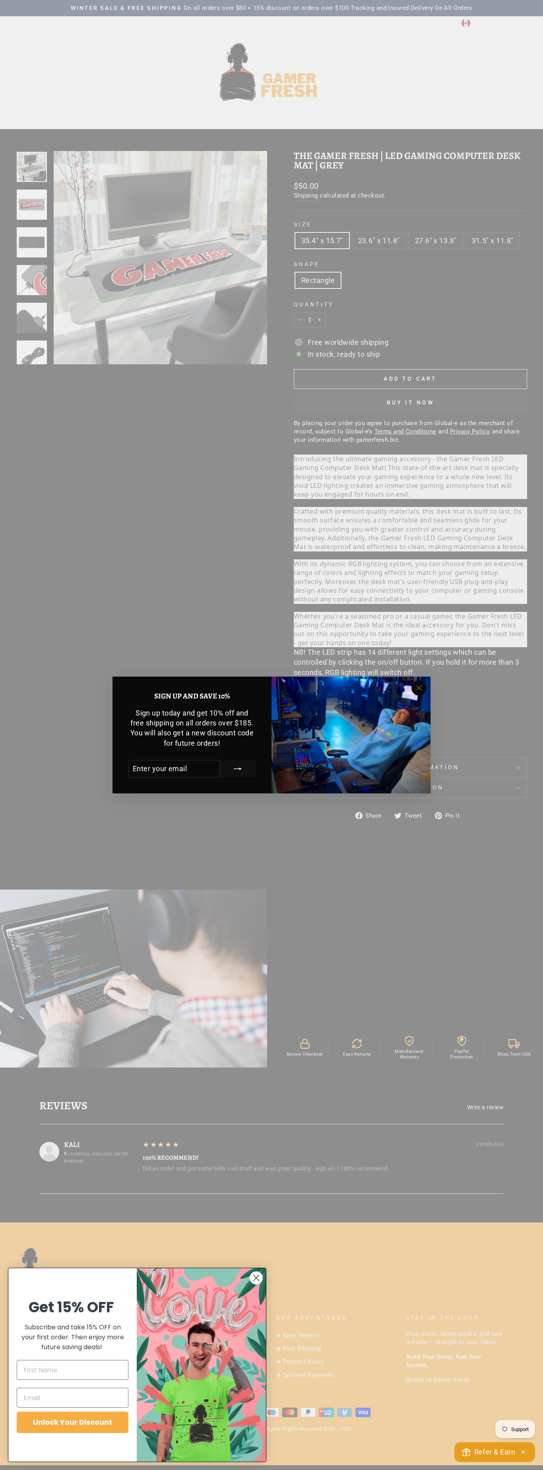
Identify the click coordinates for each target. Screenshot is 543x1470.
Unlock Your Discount (72, 1422)
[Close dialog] (256, 1278)
